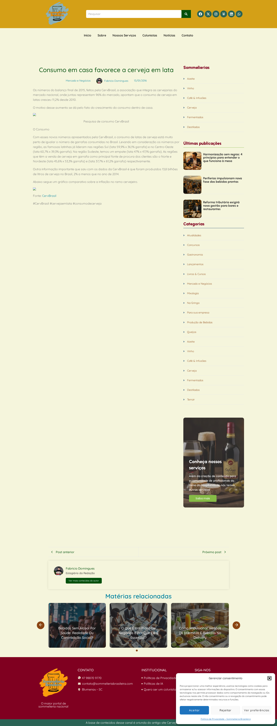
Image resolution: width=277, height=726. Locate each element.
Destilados (193, 127)
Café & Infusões (196, 98)
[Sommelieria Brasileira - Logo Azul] (57, 13)
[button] (269, 678)
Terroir (191, 400)
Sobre (102, 35)
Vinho (190, 88)
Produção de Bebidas (200, 322)
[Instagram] (216, 14)
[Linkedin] (231, 14)
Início (87, 35)
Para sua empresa (198, 313)
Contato (187, 35)
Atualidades (194, 235)
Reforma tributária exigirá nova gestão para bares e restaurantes (221, 206)
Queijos (191, 332)
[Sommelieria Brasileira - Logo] (53, 682)
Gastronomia (195, 255)
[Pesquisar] (186, 14)
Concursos (193, 245)
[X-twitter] (208, 14)
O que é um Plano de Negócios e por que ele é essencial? (138, 633)
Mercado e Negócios (199, 284)
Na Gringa (193, 303)
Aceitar (194, 710)
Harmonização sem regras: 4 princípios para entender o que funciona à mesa (222, 158)
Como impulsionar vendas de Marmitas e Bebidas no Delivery (200, 633)
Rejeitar (225, 710)
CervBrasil (49, 196)
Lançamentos (195, 264)
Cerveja (192, 108)
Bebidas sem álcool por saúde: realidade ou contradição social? (77, 633)
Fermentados (195, 117)
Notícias (169, 35)
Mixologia (193, 293)
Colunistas (149, 35)
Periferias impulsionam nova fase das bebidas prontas (222, 180)
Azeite (191, 79)
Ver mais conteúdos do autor (84, 580)
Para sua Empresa (155, 605)
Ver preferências (256, 710)
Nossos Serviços (124, 35)
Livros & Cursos (196, 274)
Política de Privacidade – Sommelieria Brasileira (226, 719)
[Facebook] (200, 14)
